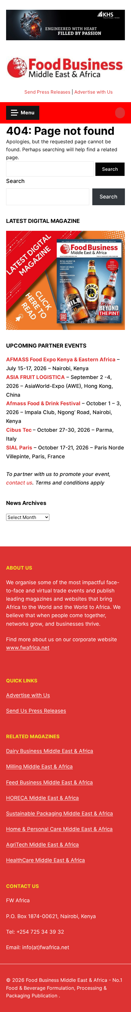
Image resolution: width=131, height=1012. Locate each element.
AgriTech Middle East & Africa (42, 845)
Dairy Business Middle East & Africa (49, 751)
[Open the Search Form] (120, 112)
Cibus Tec (19, 430)
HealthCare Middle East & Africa (45, 860)
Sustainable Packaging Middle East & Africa (59, 813)
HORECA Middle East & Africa (42, 798)
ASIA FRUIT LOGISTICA (35, 377)
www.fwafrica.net (27, 648)
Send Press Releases (47, 92)
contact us (19, 483)
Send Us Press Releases (36, 711)
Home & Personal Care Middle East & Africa (59, 829)
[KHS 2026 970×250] (65, 36)
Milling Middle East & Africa (39, 766)
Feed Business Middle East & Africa (49, 782)
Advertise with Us (93, 92)
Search (15, 181)
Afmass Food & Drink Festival (43, 403)
